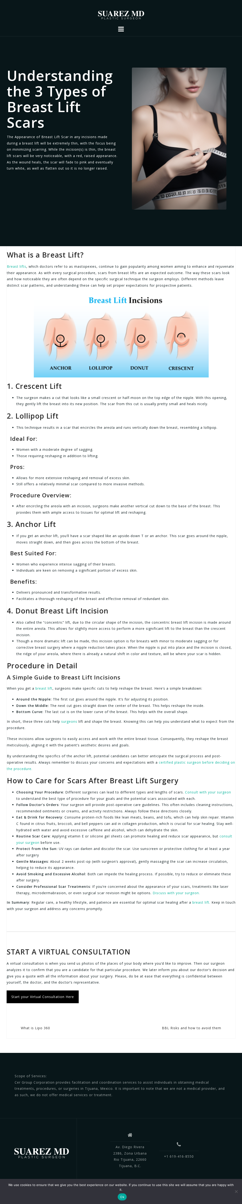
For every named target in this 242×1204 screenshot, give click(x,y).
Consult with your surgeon (208, 792)
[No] (236, 1191)
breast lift (43, 688)
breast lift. (201, 902)
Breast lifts (16, 266)
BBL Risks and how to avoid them (191, 1028)
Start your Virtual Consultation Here (42, 996)
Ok (122, 1197)
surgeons (69, 721)
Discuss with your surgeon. (175, 893)
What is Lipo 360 (35, 1028)
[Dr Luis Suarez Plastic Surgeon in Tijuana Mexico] (41, 1152)
